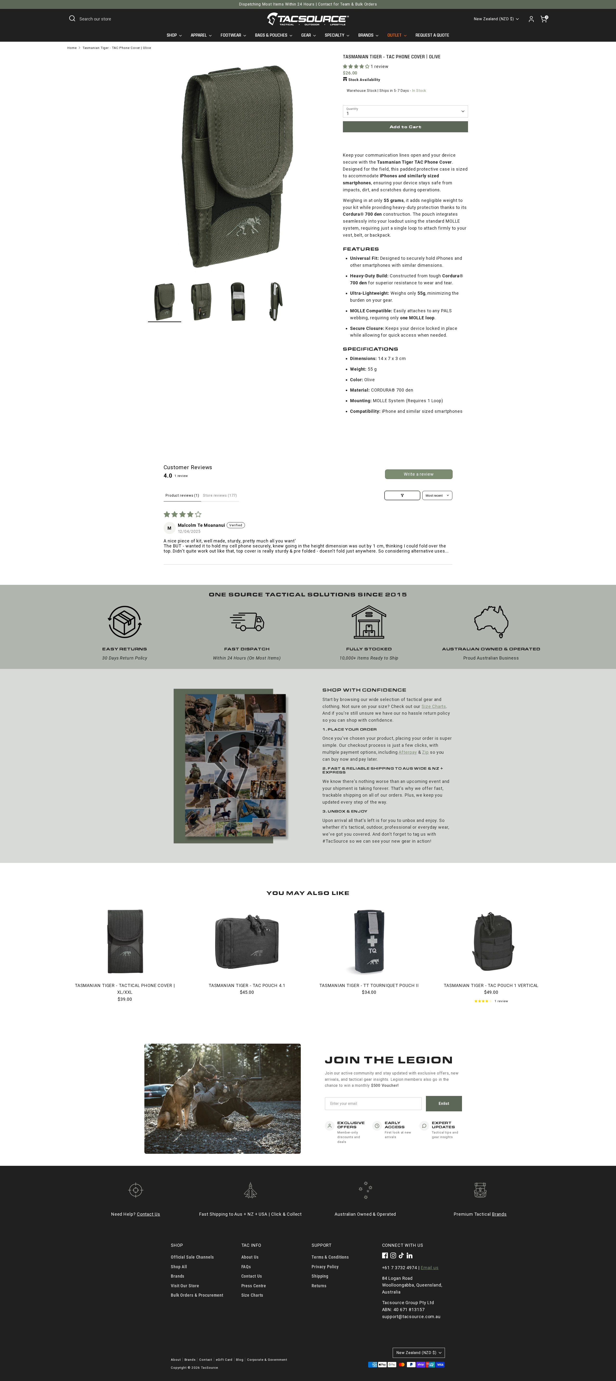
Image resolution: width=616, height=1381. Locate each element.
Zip (425, 752)
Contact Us (148, 1214)
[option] (238, 167)
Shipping (320, 1276)
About (176, 1359)
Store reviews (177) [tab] (220, 495)
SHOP (172, 35)
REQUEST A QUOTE (432, 35)
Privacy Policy (325, 1266)
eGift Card (224, 1359)
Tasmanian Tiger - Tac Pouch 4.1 (247, 985)
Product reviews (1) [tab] (182, 495)
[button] (357, 66)
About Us (250, 1257)
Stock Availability (364, 80)
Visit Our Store (185, 1285)
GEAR (306, 35)
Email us (430, 1267)
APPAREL (199, 35)
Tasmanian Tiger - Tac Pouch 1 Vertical (491, 985)
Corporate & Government (267, 1359)
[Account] (531, 19)
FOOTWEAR (231, 35)
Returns (319, 1285)
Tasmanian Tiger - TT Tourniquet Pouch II (369, 985)
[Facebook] (385, 1255)
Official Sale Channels (192, 1257)
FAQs (246, 1266)
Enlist (444, 1103)
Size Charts (434, 706)
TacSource (209, 1367)
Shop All (179, 1266)
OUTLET (395, 35)
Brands (499, 1214)
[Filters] (402, 495)
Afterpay (408, 752)
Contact (205, 1359)
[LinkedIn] (409, 1255)
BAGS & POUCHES (271, 35)
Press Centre (253, 1285)
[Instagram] (393, 1255)
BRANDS (366, 35)
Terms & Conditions (330, 1257)
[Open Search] (72, 18)
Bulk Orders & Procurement (197, 1295)
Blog (240, 1359)
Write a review (419, 474)
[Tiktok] (401, 1255)
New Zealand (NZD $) (494, 19)
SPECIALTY (335, 35)
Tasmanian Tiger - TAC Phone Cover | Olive (117, 48)
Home (72, 48)
